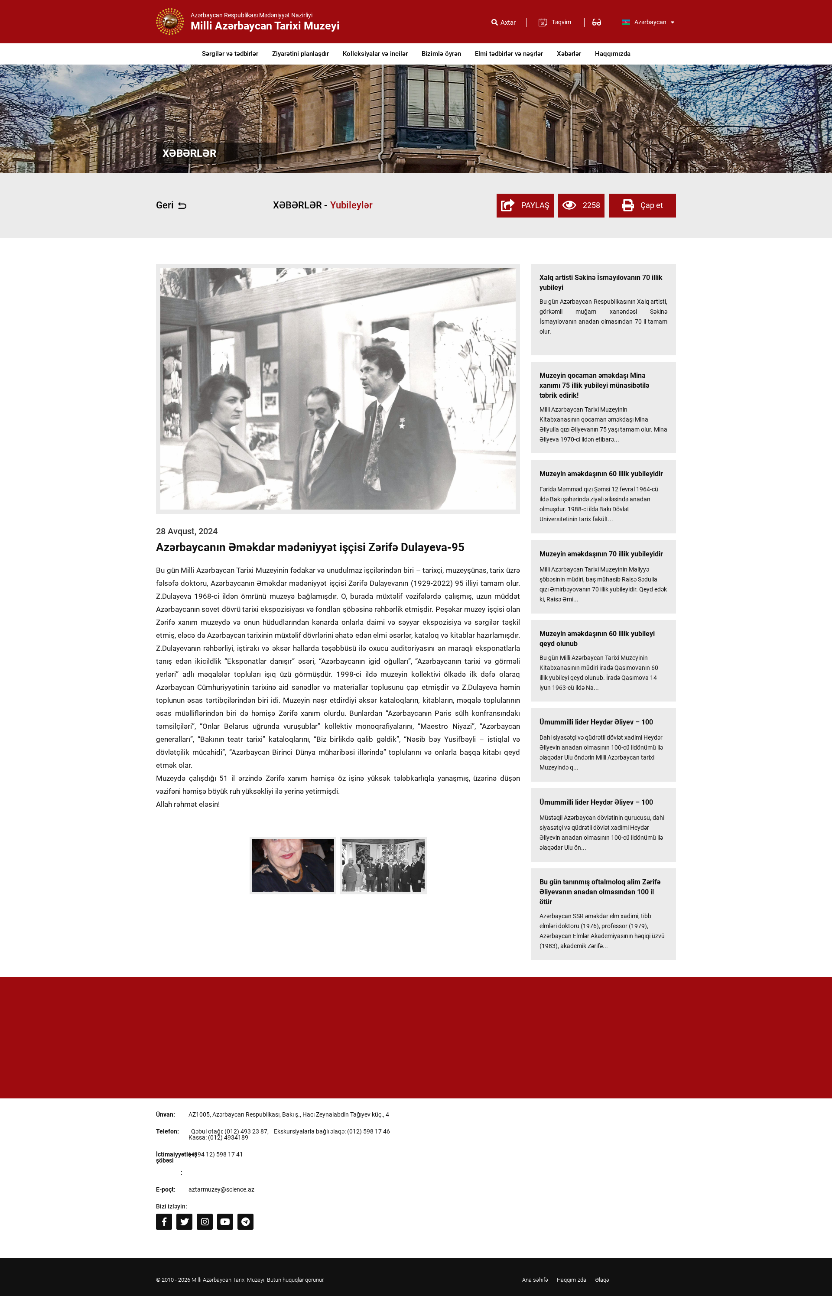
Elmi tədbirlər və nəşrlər (509, 54)
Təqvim (561, 22)
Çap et (651, 205)
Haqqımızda (612, 54)
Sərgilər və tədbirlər (230, 54)
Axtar (508, 22)
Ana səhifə (535, 1280)
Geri (165, 205)
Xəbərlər (569, 54)
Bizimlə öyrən (441, 54)
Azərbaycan (650, 22)
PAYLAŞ (535, 205)
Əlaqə (602, 1280)
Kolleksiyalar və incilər (375, 54)
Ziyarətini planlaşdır (300, 54)
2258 (591, 205)
